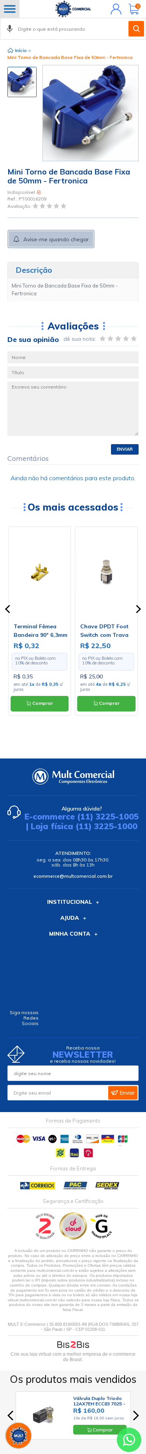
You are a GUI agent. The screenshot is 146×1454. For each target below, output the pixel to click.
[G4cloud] (74, 1238)
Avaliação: (20, 206)
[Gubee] (101, 1238)
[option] (22, 82)
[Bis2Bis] (45, 1238)
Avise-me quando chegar (56, 239)
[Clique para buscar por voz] (10, 29)
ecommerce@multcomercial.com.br (73, 876)
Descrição (34, 270)
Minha (114, 8)
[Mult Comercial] (73, 9)
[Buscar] (136, 29)
